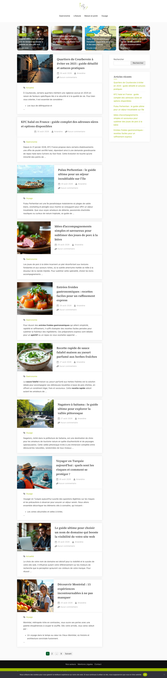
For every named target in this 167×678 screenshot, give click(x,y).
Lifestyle (77, 16)
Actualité (23, 35)
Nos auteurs (71, 664)
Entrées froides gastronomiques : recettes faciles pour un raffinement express (129, 133)
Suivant (68, 654)
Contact (98, 664)
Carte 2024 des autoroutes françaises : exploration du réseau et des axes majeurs (100, 41)
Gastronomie (64, 16)
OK (145, 674)
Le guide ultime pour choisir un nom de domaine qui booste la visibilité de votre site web (31, 41)
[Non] (164, 674)
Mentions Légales (85, 664)
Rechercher (119, 59)
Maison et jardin (91, 16)
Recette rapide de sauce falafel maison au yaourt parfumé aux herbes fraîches (77, 352)
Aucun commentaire (68, 77)
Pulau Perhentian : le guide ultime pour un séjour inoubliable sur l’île (77, 174)
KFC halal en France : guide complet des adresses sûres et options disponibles (128, 97)
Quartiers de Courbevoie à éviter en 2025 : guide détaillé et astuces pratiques (77, 63)
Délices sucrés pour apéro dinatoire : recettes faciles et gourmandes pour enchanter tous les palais (66, 40)
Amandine (81, 73)
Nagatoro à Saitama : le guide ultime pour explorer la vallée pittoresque (78, 409)
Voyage (104, 16)
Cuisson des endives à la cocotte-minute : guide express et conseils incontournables (134, 41)
